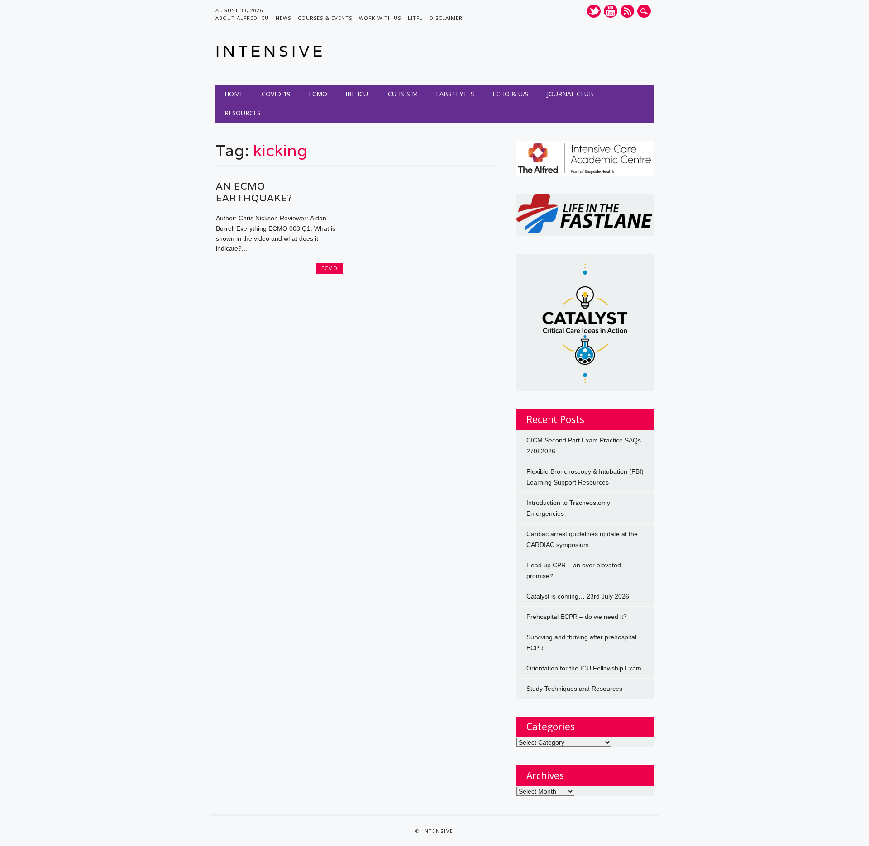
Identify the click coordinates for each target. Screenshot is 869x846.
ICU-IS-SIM (402, 94)
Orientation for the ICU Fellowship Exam (583, 668)
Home (234, 94)
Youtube (610, 11)
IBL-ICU (356, 94)
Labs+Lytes (455, 94)
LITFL (415, 17)
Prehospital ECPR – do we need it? (576, 616)
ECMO (318, 94)
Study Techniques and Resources (574, 688)
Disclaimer (446, 17)
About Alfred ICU (242, 17)
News (283, 17)
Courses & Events (325, 17)
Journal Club (570, 94)
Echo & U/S (510, 94)
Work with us (380, 17)
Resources (242, 113)
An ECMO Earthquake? (254, 192)
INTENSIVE (270, 51)
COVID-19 (276, 94)
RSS (627, 11)
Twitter (594, 11)
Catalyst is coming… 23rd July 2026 (577, 596)
